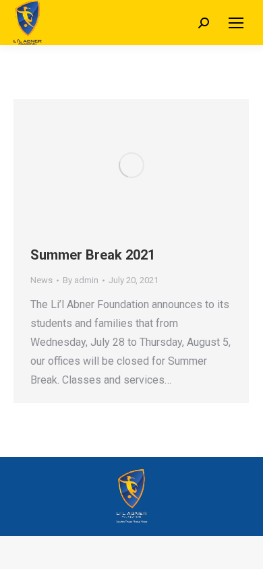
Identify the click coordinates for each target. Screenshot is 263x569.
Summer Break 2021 (92, 255)
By (80, 280)
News (41, 280)
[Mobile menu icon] (236, 22)
